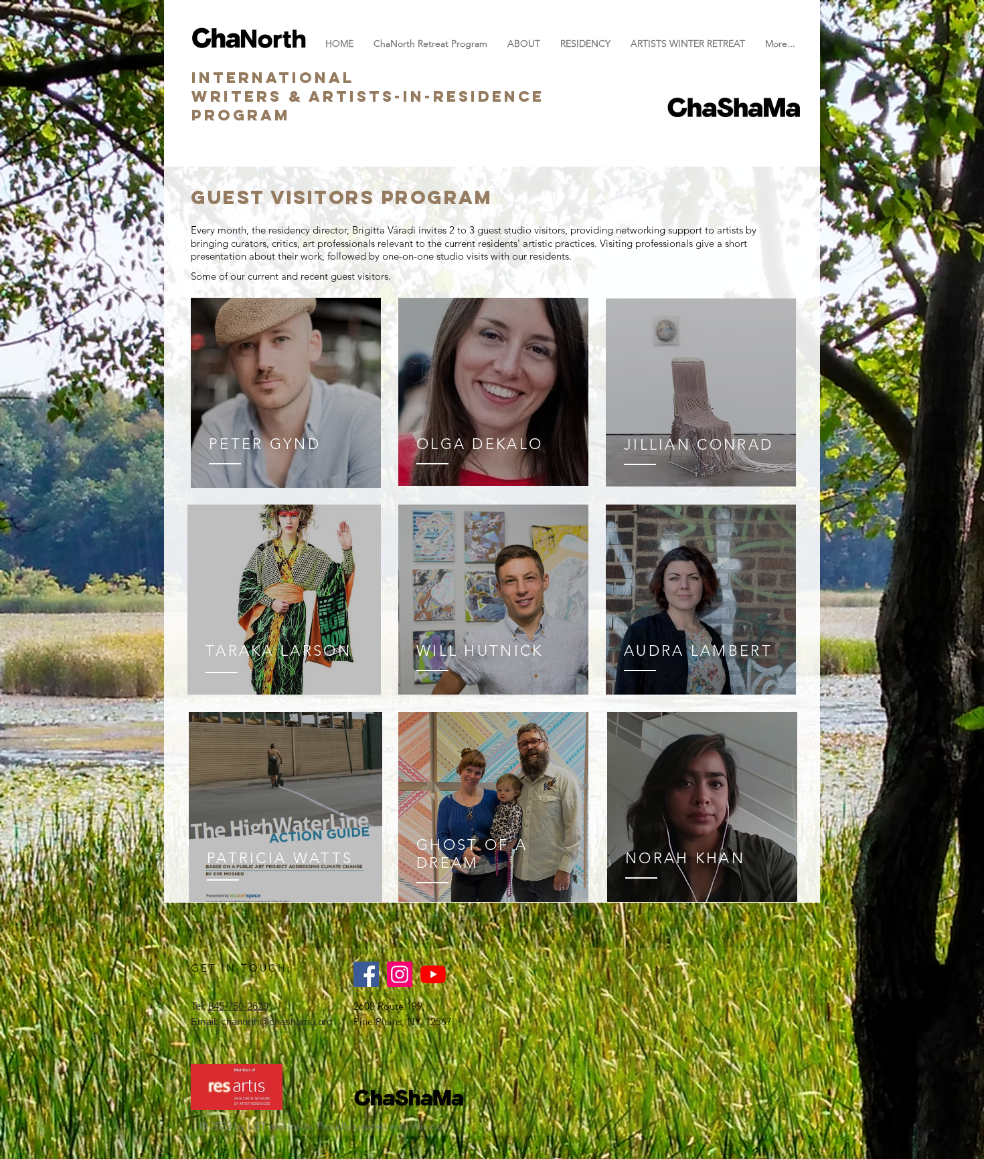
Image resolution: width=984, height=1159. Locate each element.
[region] (286, 393)
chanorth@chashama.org (276, 1021)
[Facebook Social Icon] (366, 974)
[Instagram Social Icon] (399, 974)
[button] (585, 43)
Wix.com (430, 1126)
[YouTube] (433, 974)
